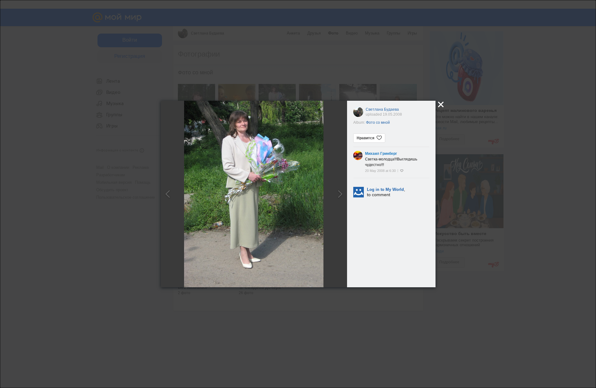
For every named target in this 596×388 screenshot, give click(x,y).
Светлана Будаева (382, 109)
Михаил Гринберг (381, 153)
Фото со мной (378, 122)
